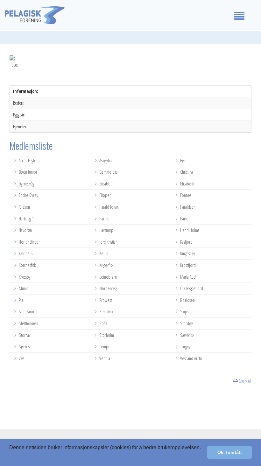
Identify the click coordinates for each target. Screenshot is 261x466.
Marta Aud (187, 277)
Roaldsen (187, 300)
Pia (20, 300)
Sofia (102, 323)
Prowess (105, 300)
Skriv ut (244, 380)
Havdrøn (25, 230)
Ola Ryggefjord (191, 288)
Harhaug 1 (26, 219)
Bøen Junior (27, 172)
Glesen (24, 207)
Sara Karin (26, 312)
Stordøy (186, 323)
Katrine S (25, 253)
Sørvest (24, 347)
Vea (21, 358)
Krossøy (24, 277)
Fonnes (185, 195)
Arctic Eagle (27, 160)
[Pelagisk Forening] (109, 15)
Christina (186, 172)
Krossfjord (187, 265)
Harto (183, 219)
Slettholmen (28, 323)
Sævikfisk (186, 335)
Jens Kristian (107, 242)
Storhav (24, 335)
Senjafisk (105, 312)
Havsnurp (105, 230)
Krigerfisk (105, 265)
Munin (23, 288)
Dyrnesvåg (26, 184)
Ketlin (103, 253)
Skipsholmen (190, 312)
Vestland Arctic (190, 358)
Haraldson (187, 207)
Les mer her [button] (23, 456)
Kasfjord (186, 242)
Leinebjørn (107, 277)
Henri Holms (189, 230)
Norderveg (107, 288)
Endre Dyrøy (28, 195)
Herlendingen (29, 242)
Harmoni (105, 219)
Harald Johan (108, 207)
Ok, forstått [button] (229, 452)
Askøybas (105, 160)
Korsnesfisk (27, 265)
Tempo (104, 347)
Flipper (104, 195)
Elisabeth (105, 184)
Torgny (184, 347)
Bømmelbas (107, 172)
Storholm (106, 335)
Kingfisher (187, 253)
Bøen (183, 160)
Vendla (104, 358)
